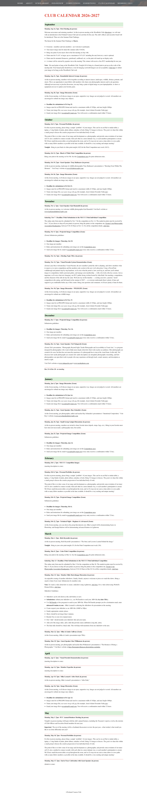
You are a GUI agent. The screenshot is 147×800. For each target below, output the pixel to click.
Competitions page (83, 156)
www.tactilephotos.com (81, 363)
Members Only (125, 3)
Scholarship (42, 3)
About (29, 3)
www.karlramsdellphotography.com (55, 211)
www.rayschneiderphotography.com (66, 416)
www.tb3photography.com (74, 168)
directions (108, 32)
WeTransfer (53, 602)
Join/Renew (57, 3)
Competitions (73, 3)
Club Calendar (106, 3)
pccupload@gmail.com (69, 113)
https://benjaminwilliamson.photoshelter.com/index (84, 647)
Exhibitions (89, 3)
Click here (112, 68)
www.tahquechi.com (65, 363)
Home (20, 3)
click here (106, 226)
